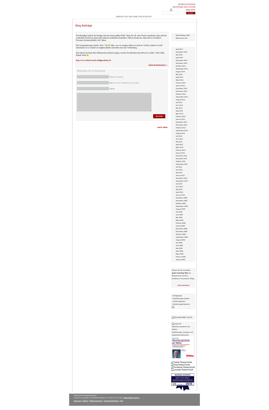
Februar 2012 (181, 150)
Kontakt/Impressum (160, 21)
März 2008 (179, 254)
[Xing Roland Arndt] (180, 364)
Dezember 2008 (181, 229)
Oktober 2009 (181, 203)
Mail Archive (180, 38)
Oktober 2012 (181, 128)
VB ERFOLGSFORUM (186, 4)
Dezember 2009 (181, 198)
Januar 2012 (180, 153)
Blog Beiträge (83, 25)
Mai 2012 (179, 142)
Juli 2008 (179, 243)
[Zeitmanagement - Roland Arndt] (133, 8)
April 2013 (179, 111)
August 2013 (180, 100)
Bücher (109, 21)
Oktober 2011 (181, 161)
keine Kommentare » (158, 65)
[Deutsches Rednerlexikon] (182, 389)
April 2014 (179, 77)
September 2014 (182, 69)
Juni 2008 (179, 245)
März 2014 (179, 80)
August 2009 (180, 209)
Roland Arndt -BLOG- (183, 312)
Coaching (97, 21)
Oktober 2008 (181, 234)
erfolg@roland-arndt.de (131, 398)
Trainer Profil (130, 21)
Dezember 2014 (181, 60)
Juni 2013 (179, 105)
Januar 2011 (180, 175)
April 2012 (179, 144)
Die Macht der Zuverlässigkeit (90, 30)
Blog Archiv (183, 30)
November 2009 (181, 200)
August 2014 (180, 71)
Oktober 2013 (181, 94)
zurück (164, 30)
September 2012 (182, 130)
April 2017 (179, 49)
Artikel (119, 21)
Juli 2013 (179, 102)
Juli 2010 (179, 184)
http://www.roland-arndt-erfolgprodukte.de (93, 60)
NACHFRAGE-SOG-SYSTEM (184, 7)
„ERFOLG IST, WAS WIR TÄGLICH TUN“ (134, 17)
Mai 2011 (179, 172)
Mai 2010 (179, 189)
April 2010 (179, 192)
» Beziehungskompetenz (181, 304)
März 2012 (179, 147)
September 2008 (182, 237)
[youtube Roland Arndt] (182, 369)
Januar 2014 (180, 85)
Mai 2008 (179, 248)
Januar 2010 (180, 195)
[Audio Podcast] (175, 306)
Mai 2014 (179, 74)
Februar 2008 (181, 257)
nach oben (162, 127)
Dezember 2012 (181, 122)
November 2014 (181, 63)
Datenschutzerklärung (111, 401)
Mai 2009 (179, 217)
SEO (121, 401)
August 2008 (180, 240)
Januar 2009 (180, 226)
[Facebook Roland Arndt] (183, 366)
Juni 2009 (179, 215)
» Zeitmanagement (178, 301)
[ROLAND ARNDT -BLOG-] (182, 317)
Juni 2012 (179, 139)
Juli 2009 (179, 212)
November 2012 (181, 125)
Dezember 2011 (181, 156)
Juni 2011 (179, 170)
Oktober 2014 (181, 66)
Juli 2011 (179, 167)
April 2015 (179, 57)
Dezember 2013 (181, 88)
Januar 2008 (180, 259)
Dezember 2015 (181, 52)
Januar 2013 (180, 119)
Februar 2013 (181, 116)
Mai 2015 (179, 55)
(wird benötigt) (116, 77)
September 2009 (182, 206)
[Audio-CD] (176, 323)
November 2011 (181, 158)
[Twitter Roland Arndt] (181, 361)
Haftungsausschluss (96, 401)
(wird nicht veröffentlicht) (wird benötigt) (124, 83)
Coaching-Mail (183, 265)
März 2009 (179, 220)
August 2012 (180, 133)
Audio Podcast (183, 290)
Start (76, 21)
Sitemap (85, 401)
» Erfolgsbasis (177, 296)
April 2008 (179, 251)
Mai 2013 (179, 108)
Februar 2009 (181, 223)
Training (86, 21)
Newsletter (144, 21)
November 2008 (181, 231)
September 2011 (182, 164)
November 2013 (181, 91)
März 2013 (179, 114)
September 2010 (182, 181)
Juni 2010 (179, 186)
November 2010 (181, 178)
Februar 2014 (181, 83)
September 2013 (182, 97)
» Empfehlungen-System (181, 298)
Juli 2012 (179, 136)
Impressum (77, 401)
